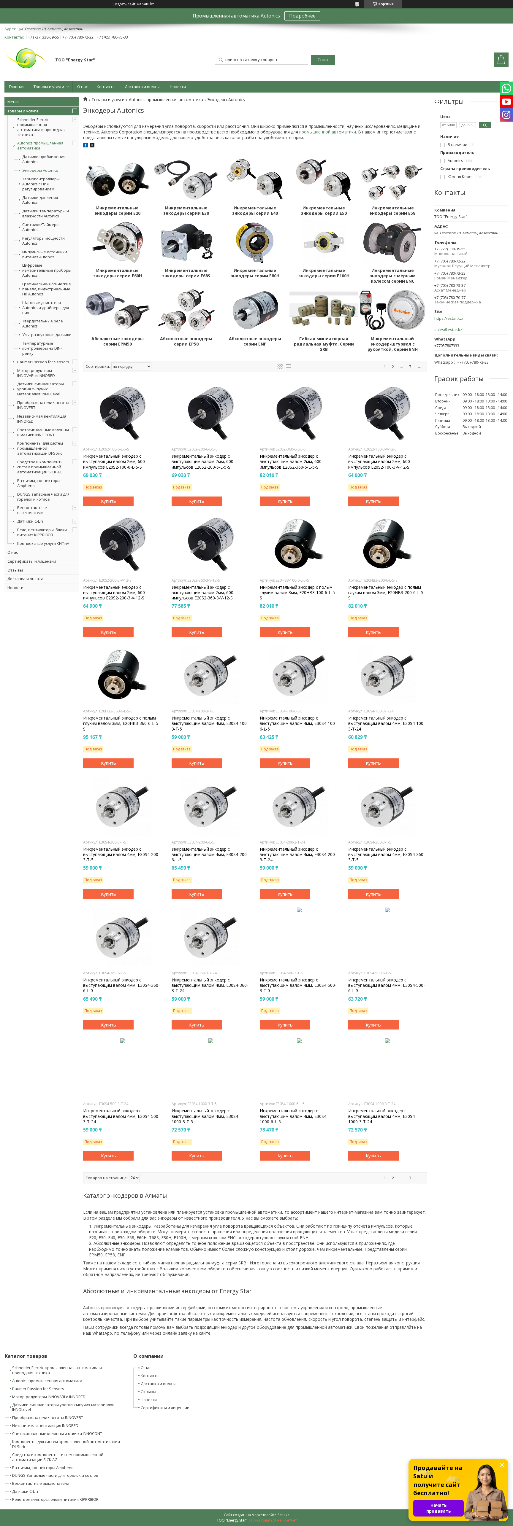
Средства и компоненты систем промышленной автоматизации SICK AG (40, 467)
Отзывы (15, 570)
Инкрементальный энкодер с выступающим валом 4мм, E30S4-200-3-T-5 (121, 854)
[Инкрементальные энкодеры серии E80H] (255, 242)
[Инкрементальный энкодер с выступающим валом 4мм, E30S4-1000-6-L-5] (299, 1068)
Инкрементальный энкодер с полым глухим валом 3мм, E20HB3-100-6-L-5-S (298, 593)
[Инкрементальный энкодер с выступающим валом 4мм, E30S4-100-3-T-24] (387, 675)
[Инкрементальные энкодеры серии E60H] (117, 242)
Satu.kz (283, 1514)
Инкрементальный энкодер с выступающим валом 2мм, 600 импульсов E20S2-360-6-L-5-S (291, 461)
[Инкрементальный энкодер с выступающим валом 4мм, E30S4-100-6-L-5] (299, 675)
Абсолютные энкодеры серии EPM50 (117, 341)
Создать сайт (124, 4)
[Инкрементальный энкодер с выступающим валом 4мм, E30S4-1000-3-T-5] (211, 1068)
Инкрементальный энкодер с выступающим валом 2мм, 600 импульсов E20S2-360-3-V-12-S (202, 593)
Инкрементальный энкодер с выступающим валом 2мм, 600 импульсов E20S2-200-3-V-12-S (114, 593)
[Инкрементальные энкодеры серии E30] (186, 180)
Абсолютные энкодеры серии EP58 (186, 341)
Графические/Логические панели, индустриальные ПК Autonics (46, 289)
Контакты (106, 86)
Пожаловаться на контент (274, 1520)
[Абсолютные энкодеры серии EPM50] (117, 311)
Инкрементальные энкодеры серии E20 (117, 210)
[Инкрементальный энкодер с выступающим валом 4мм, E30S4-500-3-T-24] (122, 1068)
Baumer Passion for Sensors (43, 362)
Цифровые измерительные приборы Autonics (46, 270)
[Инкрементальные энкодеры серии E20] (117, 180)
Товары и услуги (49, 86)
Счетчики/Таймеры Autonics (40, 227)
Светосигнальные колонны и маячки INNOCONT (43, 432)
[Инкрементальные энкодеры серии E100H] (323, 242)
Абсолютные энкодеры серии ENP (255, 341)
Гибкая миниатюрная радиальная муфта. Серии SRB (324, 344)
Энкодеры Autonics (40, 170)
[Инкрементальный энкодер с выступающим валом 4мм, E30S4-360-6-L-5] (122, 937)
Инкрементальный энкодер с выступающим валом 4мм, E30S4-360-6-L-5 (121, 985)
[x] (92, 146)
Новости (178, 86)
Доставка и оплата (143, 86)
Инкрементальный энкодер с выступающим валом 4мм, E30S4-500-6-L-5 (386, 985)
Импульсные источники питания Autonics (44, 254)
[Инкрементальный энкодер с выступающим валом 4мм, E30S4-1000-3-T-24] (387, 1068)
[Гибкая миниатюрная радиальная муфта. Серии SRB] (323, 311)
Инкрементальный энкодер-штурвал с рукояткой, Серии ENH (393, 344)
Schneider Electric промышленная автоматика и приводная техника (41, 127)
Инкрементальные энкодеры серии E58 (392, 210)
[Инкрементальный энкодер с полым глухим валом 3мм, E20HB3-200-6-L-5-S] (387, 544)
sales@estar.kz (448, 329)
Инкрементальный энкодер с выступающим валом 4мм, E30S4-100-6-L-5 (298, 723)
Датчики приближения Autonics (43, 159)
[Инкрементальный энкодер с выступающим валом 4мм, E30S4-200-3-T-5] (122, 806)
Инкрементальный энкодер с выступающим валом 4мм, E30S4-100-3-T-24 (386, 723)
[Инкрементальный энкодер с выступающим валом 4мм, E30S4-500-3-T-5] (299, 937)
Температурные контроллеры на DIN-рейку (42, 348)
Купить (108, 501)
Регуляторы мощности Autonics (43, 241)
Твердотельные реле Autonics (42, 324)
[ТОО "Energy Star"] (27, 60)
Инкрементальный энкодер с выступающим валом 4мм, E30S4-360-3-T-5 (386, 854)
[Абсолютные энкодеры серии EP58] (186, 311)
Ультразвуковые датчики (47, 334)
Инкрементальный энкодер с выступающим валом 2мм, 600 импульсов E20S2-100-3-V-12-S (379, 461)
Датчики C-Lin (30, 521)
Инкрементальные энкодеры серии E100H (323, 273)
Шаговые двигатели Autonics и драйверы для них (45, 307)
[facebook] (85, 146)
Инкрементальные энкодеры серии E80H (255, 273)
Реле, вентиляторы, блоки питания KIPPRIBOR (42, 532)
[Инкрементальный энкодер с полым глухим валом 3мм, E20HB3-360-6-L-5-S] (122, 675)
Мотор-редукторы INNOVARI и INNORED (36, 373)
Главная (16, 86)
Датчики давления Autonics (40, 200)
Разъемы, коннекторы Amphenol (38, 483)
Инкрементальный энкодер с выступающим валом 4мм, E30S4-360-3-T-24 (210, 985)
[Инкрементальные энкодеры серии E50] (323, 180)
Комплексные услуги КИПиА (43, 543)
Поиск (323, 60)
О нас (82, 86)
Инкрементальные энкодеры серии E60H (117, 273)
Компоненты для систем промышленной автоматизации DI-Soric (40, 448)
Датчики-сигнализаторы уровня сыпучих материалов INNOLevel (40, 389)
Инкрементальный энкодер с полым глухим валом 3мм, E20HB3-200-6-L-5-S (386, 593)
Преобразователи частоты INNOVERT (43, 405)
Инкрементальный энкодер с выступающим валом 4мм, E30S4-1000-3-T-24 (382, 1116)
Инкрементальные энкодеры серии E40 (255, 210)
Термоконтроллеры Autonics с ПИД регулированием (41, 184)
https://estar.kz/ (448, 318)
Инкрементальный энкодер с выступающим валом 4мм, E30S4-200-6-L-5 (210, 854)
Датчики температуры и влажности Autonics (45, 214)
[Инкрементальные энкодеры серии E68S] (186, 242)
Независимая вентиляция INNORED (41, 418)
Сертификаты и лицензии (31, 561)
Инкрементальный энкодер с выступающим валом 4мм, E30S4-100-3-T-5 (210, 723)
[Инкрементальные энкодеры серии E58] (392, 180)
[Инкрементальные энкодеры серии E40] (255, 180)
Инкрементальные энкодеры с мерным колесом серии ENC (393, 276)
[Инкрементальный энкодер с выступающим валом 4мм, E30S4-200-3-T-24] (299, 806)
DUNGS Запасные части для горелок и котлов (55, 1475)
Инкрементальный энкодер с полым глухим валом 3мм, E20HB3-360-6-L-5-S (121, 723)
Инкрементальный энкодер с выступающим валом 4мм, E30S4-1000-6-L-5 (294, 1116)
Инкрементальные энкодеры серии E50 (324, 210)
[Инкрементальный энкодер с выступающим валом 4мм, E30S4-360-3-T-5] (387, 806)
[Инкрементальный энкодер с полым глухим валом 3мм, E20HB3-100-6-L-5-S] (299, 544)
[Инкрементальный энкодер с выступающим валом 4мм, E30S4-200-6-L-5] (211, 806)
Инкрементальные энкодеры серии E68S (186, 273)
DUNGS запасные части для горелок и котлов (43, 496)
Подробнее (302, 15)
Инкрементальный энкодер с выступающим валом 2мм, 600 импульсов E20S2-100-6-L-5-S (114, 461)
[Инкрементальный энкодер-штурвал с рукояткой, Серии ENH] (392, 311)
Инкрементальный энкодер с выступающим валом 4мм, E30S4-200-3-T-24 (298, 854)
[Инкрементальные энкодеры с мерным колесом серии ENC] (392, 242)
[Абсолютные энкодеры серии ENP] (255, 311)
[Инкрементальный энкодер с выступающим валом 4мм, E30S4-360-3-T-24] (211, 937)
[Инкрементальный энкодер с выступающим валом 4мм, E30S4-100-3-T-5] (211, 675)
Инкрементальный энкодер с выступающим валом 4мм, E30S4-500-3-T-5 (298, 985)
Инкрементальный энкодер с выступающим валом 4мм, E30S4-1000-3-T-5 (206, 1116)
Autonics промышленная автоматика (40, 145)
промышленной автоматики (327, 132)
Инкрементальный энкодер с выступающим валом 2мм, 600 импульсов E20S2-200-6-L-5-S (202, 461)
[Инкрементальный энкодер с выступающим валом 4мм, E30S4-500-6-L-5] (387, 937)
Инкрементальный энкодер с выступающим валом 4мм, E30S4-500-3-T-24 (121, 1116)
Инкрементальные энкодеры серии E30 (186, 210)
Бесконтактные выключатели (32, 510)
